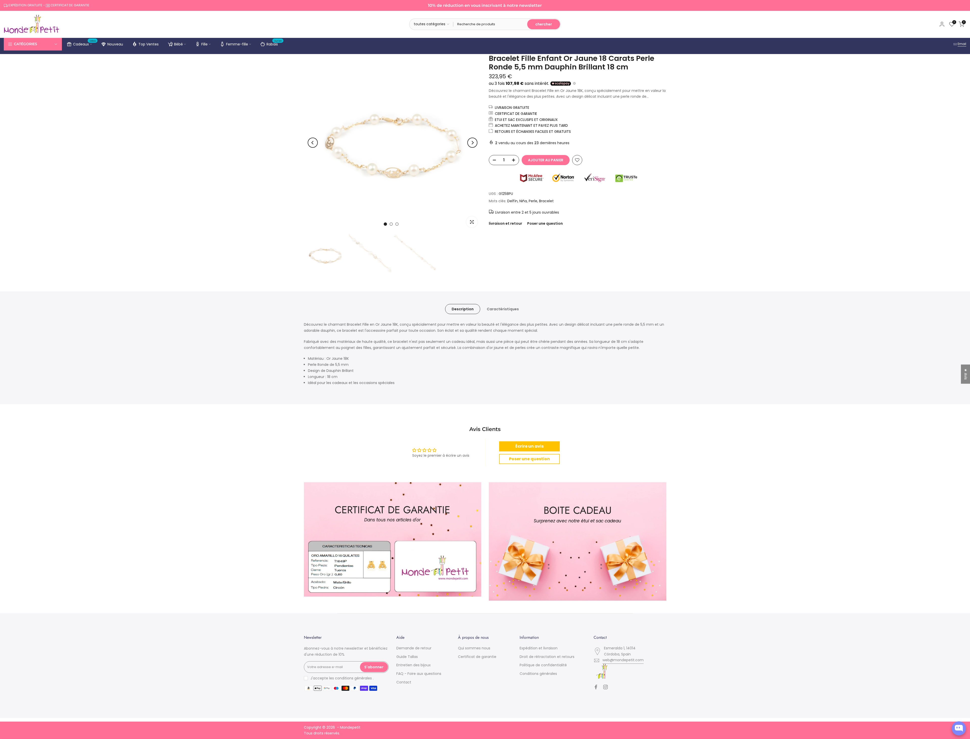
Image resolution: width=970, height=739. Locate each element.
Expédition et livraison (538, 648)
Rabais (274, 43)
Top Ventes (148, 44)
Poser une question (545, 223)
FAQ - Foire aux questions (418, 673)
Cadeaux (84, 43)
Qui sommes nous (474, 648)
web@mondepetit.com (623, 659)
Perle (533, 200)
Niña (523, 200)
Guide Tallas (407, 656)
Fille (204, 44)
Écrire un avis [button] (529, 446)
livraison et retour (505, 223)
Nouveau (115, 44)
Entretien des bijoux (413, 665)
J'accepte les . (342, 678)
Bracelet (546, 200)
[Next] (472, 143)
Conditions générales (538, 673)
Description (463, 309)
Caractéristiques (503, 309)
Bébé (178, 44)
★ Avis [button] (965, 373)
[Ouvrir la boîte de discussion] (959, 728)
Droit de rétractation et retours (547, 656)
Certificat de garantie (477, 656)
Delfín (512, 200)
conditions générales (353, 678)
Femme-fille (237, 44)
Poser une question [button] (529, 459)
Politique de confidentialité (543, 665)
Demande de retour (413, 648)
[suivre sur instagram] (605, 687)
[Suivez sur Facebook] (596, 687)
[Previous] (313, 143)
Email (962, 44)
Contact (403, 682)
